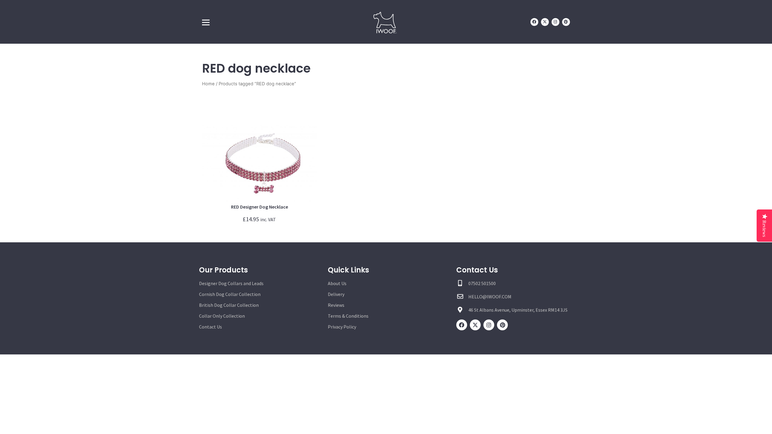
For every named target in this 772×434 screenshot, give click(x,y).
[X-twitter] (545, 22)
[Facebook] (534, 22)
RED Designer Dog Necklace (259, 207)
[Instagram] (555, 22)
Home (208, 83)
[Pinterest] (566, 22)
